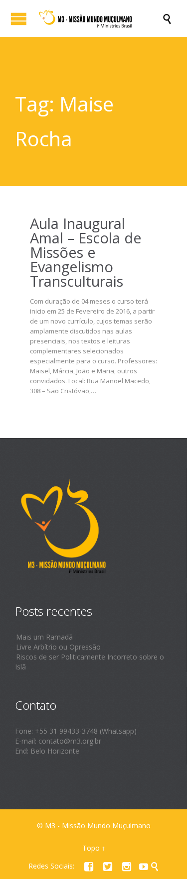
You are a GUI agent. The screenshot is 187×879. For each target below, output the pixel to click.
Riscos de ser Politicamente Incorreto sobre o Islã (89, 661)
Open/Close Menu (18, 18)
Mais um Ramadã (44, 637)
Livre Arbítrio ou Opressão (58, 647)
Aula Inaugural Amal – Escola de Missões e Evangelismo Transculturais (86, 252)
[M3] (98, 18)
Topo (91, 848)
